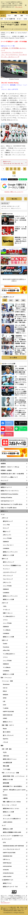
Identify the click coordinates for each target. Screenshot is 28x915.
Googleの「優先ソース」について (13, 191)
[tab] (3, 15)
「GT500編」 (5, 48)
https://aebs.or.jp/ (5, 902)
